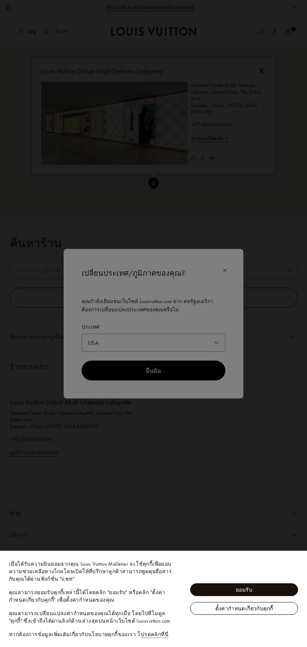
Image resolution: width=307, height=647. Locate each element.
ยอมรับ (244, 589)
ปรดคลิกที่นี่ (154, 634)
